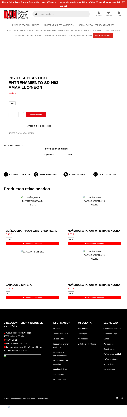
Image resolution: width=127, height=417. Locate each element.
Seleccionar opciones (33, 244)
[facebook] (112, 398)
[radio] (12, 103)
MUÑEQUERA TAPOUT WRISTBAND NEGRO (32, 230)
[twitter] (117, 398)
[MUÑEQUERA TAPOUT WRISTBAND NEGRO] (32, 211)
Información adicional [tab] (13, 146)
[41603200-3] (32, 59)
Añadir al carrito (36, 115)
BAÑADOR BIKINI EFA (19, 285)
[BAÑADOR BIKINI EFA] (32, 265)
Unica (69, 155)
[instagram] (122, 398)
